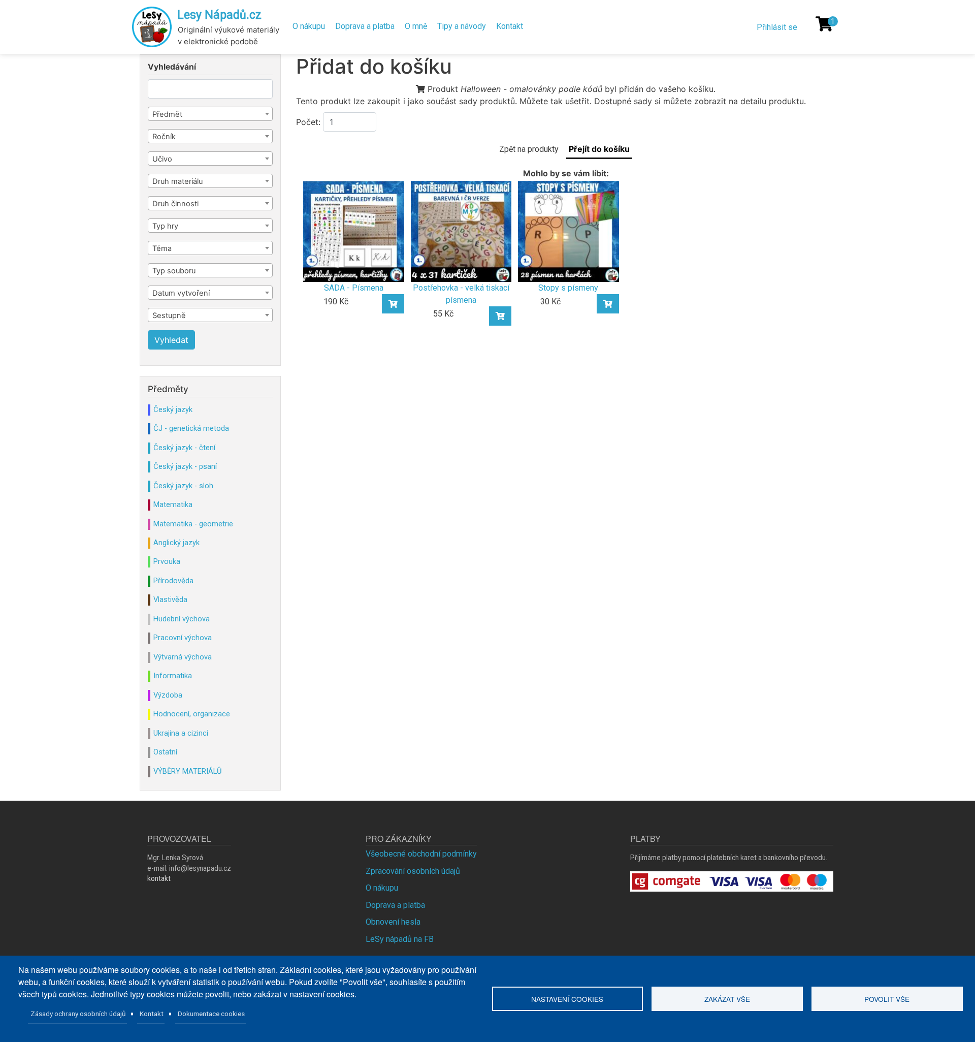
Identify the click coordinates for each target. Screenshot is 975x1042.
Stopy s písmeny (568, 288)
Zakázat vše (727, 999)
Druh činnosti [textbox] (175, 203)
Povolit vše (886, 999)
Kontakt (509, 26)
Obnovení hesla (393, 922)
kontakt (159, 878)
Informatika (172, 675)
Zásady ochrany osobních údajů (78, 1013)
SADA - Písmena (353, 288)
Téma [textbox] (162, 248)
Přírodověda (173, 580)
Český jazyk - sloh (183, 485)
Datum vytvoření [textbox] (181, 293)
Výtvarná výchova (182, 656)
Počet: (308, 122)
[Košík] (824, 23)
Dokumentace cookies (211, 1013)
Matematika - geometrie (193, 523)
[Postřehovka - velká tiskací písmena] (461, 231)
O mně (416, 26)
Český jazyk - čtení (184, 447)
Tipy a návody (461, 26)
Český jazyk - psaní (185, 466)
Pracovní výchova (182, 637)
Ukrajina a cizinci (180, 733)
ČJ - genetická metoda (191, 428)
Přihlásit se (777, 27)
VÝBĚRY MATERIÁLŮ (187, 771)
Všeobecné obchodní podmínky (421, 854)
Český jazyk (172, 409)
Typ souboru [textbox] (174, 270)
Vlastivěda (170, 599)
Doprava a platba (365, 26)
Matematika (172, 504)
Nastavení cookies (567, 999)
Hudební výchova (181, 618)
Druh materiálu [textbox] (177, 181)
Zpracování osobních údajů (413, 871)
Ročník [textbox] (164, 136)
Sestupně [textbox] (169, 315)
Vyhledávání (172, 67)
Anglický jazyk (176, 542)
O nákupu (308, 26)
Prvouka (166, 561)
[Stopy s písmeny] (568, 231)
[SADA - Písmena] (353, 231)
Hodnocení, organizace (191, 713)
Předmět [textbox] (167, 114)
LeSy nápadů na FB (400, 939)
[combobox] (210, 114)
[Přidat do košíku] (393, 303)
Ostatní (165, 751)
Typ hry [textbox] (165, 226)
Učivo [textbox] (162, 159)
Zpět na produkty (529, 149)
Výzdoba (167, 695)
